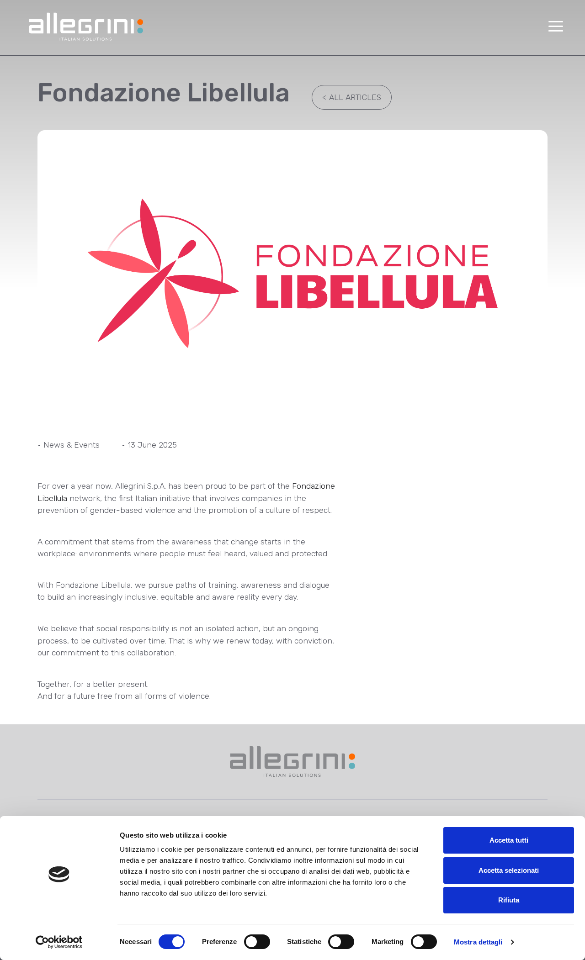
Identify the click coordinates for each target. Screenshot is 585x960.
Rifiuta (508, 900)
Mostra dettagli (478, 942)
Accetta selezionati (509, 870)
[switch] (257, 941)
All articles (351, 97)
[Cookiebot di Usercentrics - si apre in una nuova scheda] (59, 942)
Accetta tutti (508, 840)
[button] (555, 26)
